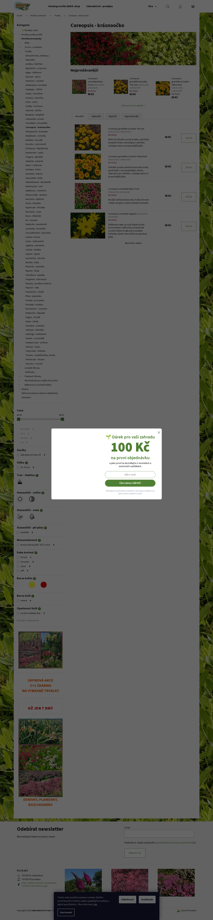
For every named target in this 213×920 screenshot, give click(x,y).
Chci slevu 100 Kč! (130, 483)
